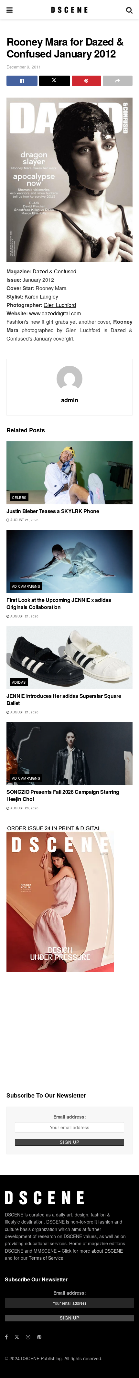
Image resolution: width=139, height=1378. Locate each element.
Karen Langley (41, 296)
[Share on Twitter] (54, 81)
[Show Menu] (9, 9)
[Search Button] (129, 9)
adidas (19, 682)
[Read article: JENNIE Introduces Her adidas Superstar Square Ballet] (69, 657)
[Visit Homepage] (69, 9)
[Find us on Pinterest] (39, 1337)
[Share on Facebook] (21, 81)
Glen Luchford (60, 305)
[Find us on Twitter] (16, 1337)
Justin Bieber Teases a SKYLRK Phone (52, 511)
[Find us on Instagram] (28, 1337)
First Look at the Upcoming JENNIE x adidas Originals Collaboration (58, 603)
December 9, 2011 (23, 67)
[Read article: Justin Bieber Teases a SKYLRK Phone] (69, 472)
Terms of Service (46, 1258)
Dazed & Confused (54, 271)
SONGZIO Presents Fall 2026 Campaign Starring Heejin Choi (62, 795)
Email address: (69, 1116)
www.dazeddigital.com (55, 313)
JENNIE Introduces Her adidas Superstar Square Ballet (63, 699)
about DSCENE (107, 1250)
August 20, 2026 (23, 808)
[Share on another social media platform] (118, 81)
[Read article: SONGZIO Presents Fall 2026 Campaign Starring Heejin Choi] (69, 753)
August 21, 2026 (23, 520)
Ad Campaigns (26, 586)
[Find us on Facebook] (6, 1337)
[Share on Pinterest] (87, 81)
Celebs (19, 497)
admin (69, 400)
